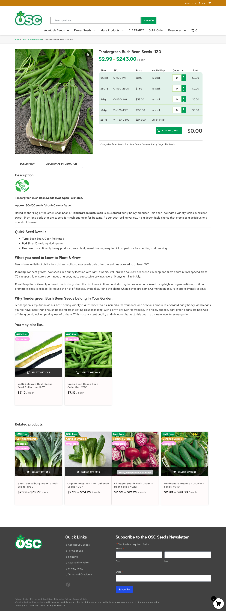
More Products (110, 30)
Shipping (73, 556)
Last (166, 561)
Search (149, 20)
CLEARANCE (136, 30)
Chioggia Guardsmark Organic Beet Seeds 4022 (133, 485)
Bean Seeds (118, 144)
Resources (175, 30)
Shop (24, 39)
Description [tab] (27, 163)
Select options (40, 372)
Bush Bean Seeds (133, 144)
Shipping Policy (63, 599)
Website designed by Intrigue (30, 602)
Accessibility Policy (78, 562)
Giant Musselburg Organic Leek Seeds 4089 (38, 485)
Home (17, 39)
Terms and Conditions (80, 574)
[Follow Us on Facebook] (68, 584)
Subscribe (124, 589)
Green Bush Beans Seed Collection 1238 (82, 385)
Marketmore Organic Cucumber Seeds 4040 (184, 485)
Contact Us (132, 602)
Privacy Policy (75, 568)
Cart (204, 3)
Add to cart (170, 130)
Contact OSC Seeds (79, 544)
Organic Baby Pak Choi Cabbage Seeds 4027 (88, 485)
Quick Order (156, 30)
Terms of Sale (76, 550)
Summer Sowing (35, 39)
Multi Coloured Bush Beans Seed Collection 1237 (35, 385)
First (118, 561)
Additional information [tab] (61, 163)
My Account (191, 3)
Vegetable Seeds (54, 30)
